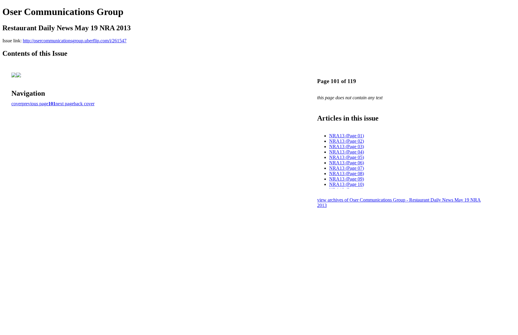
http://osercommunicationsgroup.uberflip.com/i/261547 (75, 40)
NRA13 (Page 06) (346, 162)
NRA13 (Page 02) (346, 141)
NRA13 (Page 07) (346, 168)
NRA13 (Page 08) (346, 173)
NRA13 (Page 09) (346, 178)
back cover (84, 103)
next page (64, 103)
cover (16, 103)
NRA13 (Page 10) (346, 184)
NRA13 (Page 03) (346, 146)
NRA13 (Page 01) (346, 135)
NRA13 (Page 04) (346, 151)
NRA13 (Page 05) (346, 157)
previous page (35, 103)
